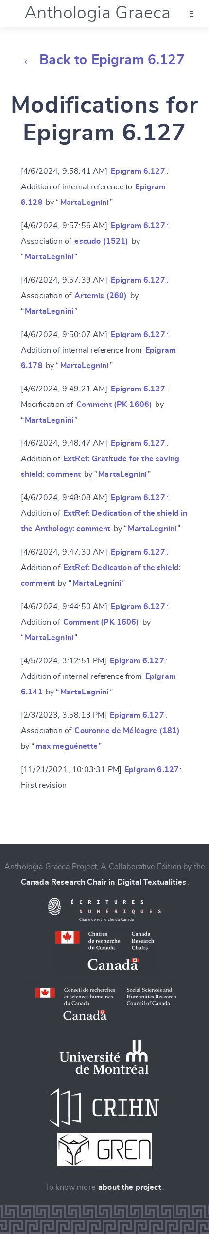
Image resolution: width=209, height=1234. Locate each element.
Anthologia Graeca (97, 13)
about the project (129, 1187)
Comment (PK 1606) (114, 404)
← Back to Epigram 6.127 (103, 60)
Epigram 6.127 (138, 171)
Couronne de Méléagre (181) (127, 731)
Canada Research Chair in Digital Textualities (103, 882)
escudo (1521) (101, 241)
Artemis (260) (100, 296)
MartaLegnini (84, 202)
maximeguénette (66, 746)
